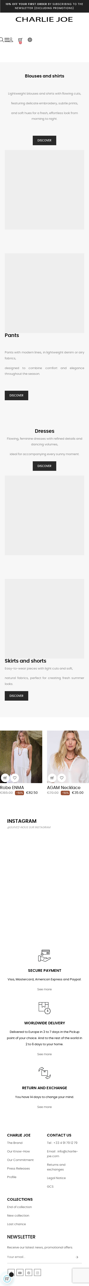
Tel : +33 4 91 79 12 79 (62, 1143)
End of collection (19, 1207)
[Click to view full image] (18, 845)
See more (44, 989)
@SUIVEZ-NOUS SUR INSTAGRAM (28, 827)
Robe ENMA (12, 788)
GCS (50, 1186)
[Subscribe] (77, 1257)
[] (5, 778)
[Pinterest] (29, 1272)
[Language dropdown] (30, 39)
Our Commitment (20, 1160)
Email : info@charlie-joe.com (62, 1154)
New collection (18, 1215)
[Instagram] (37, 1272)
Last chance (16, 1224)
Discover (44, 140)
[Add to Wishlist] (14, 778)
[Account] (11, 39)
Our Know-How (18, 1151)
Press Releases (18, 1168)
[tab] (4, 724)
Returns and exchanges (56, 1167)
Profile (11, 1177)
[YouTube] (20, 1272)
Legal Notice (56, 1178)
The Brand (15, 1143)
